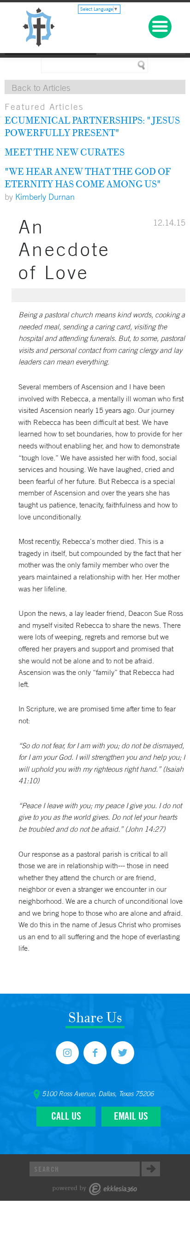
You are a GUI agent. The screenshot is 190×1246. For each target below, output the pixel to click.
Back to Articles (41, 87)
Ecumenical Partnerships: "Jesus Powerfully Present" (92, 126)
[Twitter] (122, 1052)
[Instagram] (67, 1052)
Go (151, 1169)
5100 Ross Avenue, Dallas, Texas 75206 (98, 1094)
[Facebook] (95, 1052)
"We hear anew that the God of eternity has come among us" (88, 177)
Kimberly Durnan (45, 196)
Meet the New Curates (65, 151)
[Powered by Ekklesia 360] (94, 1189)
